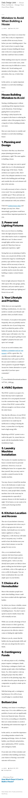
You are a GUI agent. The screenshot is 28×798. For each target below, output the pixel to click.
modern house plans (14, 206)
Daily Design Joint (9, 3)
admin (5, 28)
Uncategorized (7, 770)
